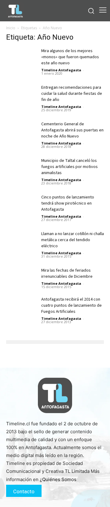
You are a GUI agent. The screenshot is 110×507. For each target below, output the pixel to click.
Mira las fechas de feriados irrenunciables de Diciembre (67, 273)
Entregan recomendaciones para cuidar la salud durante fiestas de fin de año (71, 93)
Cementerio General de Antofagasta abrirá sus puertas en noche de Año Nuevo (72, 130)
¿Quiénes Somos (58, 479)
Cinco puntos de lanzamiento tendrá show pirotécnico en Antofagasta (67, 203)
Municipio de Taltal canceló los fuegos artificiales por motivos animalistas (69, 167)
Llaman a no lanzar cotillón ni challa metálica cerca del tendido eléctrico (72, 240)
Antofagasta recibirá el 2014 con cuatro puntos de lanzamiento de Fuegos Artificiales (71, 305)
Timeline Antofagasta (61, 70)
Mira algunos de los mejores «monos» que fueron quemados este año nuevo (70, 57)
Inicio (10, 27)
